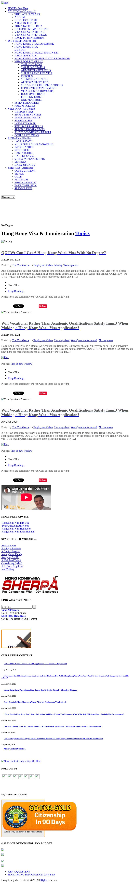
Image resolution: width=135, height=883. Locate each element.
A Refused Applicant (12, 566)
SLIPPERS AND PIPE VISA (36, 73)
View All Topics (10, 610)
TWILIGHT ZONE (31, 64)
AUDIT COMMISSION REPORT (32, 132)
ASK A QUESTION (25, 55)
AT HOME (20, 17)
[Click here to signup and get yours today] (67, 639)
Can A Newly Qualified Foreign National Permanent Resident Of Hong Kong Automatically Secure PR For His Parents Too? (53, 738)
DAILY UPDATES (24, 164)
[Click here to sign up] (21, 761)
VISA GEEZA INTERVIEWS (30, 34)
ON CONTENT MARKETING (31, 29)
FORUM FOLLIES (24, 105)
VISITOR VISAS (23, 111)
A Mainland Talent (11, 560)
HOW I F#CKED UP (25, 20)
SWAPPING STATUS (33, 67)
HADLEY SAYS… (25, 156)
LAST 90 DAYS (23, 141)
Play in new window (21, 363)
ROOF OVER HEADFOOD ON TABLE (33, 95)
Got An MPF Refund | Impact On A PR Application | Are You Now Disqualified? (35, 664)
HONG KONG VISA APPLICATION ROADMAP (42, 58)
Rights (43, 880)
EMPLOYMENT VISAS (27, 114)
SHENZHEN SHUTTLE (34, 79)
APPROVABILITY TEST (35, 82)
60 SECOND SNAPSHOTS (29, 158)
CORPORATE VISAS (26, 135)
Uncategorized (61, 340)
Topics (82, 233)
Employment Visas (43, 265)
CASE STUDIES (23, 153)
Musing (58, 265)
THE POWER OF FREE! (28, 26)
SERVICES (20, 167)
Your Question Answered (84, 340)
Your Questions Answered (15, 525)
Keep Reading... (16, 291)
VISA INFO (21, 108)
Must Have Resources (13, 615)
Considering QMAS (11, 563)
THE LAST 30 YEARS (27, 14)
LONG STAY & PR (25, 123)
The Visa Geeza (20, 265)
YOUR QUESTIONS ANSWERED (33, 144)
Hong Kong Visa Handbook (16, 528)
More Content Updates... (15, 749)
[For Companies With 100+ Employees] (30, 592)
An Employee (8, 545)
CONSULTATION (24, 170)
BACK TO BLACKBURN (29, 37)
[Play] (5, 357)
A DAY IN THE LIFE (26, 23)
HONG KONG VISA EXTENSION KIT (36, 52)
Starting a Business (11, 548)
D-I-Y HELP (22, 40)
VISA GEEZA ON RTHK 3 (29, 32)
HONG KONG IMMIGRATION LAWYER (31, 874)
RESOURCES (22, 150)
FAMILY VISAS (23, 120)
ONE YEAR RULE (31, 99)
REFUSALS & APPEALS (28, 126)
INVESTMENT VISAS (27, 117)
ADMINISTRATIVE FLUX (36, 70)
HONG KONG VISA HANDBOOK (34, 43)
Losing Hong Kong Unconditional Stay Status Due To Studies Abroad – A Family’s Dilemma (40, 690)
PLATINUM (21, 179)
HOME (18, 8)
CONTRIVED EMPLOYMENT (38, 88)
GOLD (18, 176)
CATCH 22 (27, 76)
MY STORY (22, 11)
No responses (71, 265)
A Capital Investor (10, 551)
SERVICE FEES (23, 188)
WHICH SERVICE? (25, 182)
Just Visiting (7, 569)
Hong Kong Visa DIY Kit (15, 522)
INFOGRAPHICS (24, 147)
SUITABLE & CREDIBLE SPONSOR (42, 85)
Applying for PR (10, 557)
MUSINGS (20, 161)
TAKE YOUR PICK (25, 185)
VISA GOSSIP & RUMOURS (37, 91)
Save (44, 306)
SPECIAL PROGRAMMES (29, 129)
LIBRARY (19, 138)
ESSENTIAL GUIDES (26, 102)
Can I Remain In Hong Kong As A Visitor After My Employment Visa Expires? (35, 702)
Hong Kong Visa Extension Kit (18, 531)
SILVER (19, 173)
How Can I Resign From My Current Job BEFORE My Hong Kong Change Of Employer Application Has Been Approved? (53, 726)
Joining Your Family (11, 554)
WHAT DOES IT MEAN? (28, 61)
